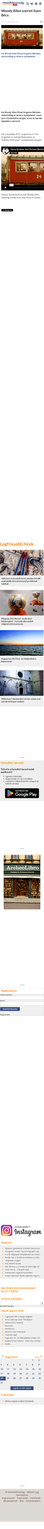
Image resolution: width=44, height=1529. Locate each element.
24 (2, 1378)
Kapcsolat (22, 1498)
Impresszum (8, 1498)
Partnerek (35, 1498)
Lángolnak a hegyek (13, 1260)
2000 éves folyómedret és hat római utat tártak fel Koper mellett (21, 700)
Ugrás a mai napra (22, 1388)
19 (14, 1373)
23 (39, 1373)
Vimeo (37, 197)
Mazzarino (9, 1326)
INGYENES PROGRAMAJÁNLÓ (18, 1288)
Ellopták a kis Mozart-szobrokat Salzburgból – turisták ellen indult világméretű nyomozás (17, 621)
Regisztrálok (5, 1014)
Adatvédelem (33, 1501)
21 (27, 1373)
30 (39, 1378)
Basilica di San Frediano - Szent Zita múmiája (23, 1341)
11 (8, 1369)
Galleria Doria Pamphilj (14, 1322)
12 (14, 1369)
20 (20, 1373)
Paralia (7, 1344)
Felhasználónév (6, 995)
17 (2, 1373)
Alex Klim (26, 197)
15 (33, 1369)
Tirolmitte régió (11, 1335)
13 (20, 1369)
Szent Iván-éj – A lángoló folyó (17, 1269)
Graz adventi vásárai (13, 1263)
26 (14, 1378)
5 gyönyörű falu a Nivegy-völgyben (18, 1316)
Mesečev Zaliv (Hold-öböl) (15, 1332)
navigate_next (42, 1303)
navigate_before (2, 1356)
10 (2, 1369)
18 (8, 1373)
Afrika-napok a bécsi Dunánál (19, 1401)
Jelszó (2, 1000)
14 (27, 1369)
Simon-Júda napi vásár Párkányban (18, 1319)
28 (27, 1378)
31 (2, 1382)
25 (8, 1378)
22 (33, 1373)
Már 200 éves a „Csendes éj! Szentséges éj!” (22, 1266)
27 (20, 1378)
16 (39, 1369)
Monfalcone (9, 1329)
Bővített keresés (7, 1306)
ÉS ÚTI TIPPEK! (9, 1291)
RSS (22, 1501)
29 (33, 1378)
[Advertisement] (22, 84)
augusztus (11, 1357)
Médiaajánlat (10, 1501)
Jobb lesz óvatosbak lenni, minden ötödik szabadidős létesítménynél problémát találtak (20, 581)
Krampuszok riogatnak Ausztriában (19, 1272)
